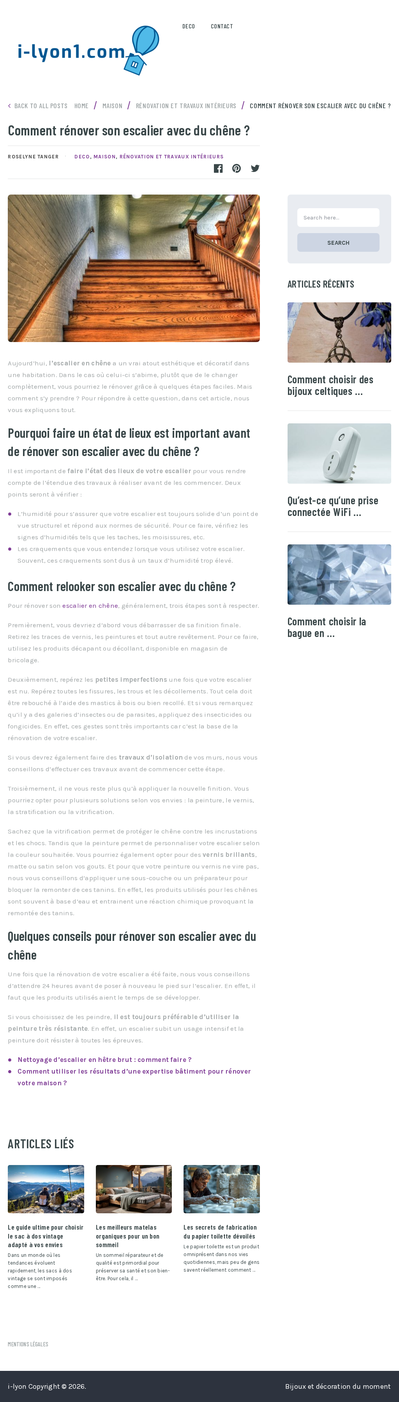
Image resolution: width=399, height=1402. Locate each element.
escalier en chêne (90, 605)
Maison (105, 157)
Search (338, 242)
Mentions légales (28, 1344)
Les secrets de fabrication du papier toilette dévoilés (220, 1231)
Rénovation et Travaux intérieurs (172, 157)
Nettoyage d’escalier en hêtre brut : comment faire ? (105, 1059)
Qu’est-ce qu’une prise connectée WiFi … (333, 506)
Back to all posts (41, 105)
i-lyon (17, 1386)
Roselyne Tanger (33, 157)
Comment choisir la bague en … (327, 627)
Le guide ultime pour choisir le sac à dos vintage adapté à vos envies (45, 1236)
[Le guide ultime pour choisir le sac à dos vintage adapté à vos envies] (46, 1189)
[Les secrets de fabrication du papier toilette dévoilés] (222, 1189)
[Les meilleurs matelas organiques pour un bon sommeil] (134, 1189)
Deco (188, 26)
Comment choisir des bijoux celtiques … (331, 385)
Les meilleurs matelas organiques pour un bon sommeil (127, 1236)
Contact (222, 26)
